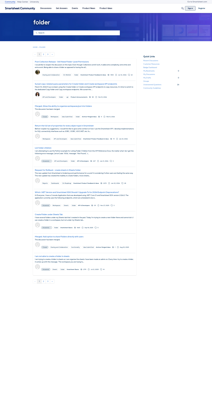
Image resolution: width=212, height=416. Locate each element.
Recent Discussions (150, 60)
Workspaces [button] (54, 117)
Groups (146, 81)
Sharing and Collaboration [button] (51, 75)
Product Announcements (79, 97)
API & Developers (83, 161)
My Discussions (149, 74)
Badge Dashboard (150, 67)
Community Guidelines (152, 88)
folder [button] (76, 75)
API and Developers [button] (49, 97)
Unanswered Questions (161, 84)
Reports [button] (45, 183)
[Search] (182, 8)
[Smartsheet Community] (20, 8)
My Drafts (161, 78)
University (34, 1)
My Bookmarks (161, 71)
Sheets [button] (66, 205)
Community (10, 1)
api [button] (67, 97)
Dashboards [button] (55, 183)
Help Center (22, 1)
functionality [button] (75, 247)
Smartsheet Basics (66, 228)
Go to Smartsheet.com (197, 1)
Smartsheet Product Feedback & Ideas (93, 75)
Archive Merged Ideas (89, 117)
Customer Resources (151, 64)
